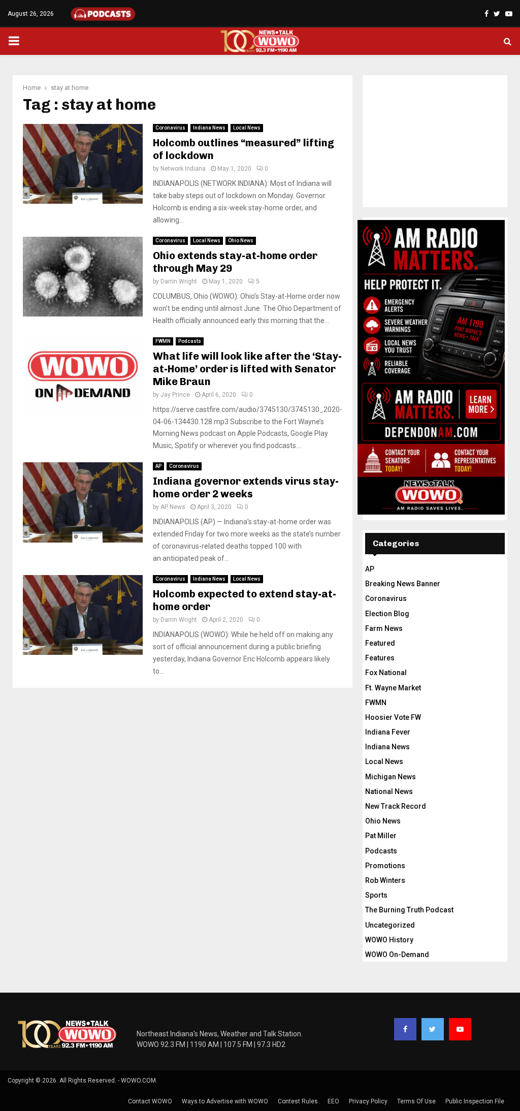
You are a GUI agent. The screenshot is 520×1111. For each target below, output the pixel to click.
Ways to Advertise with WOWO (225, 1101)
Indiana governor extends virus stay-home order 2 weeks (246, 487)
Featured (380, 643)
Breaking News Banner (402, 584)
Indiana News (209, 128)
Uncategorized (390, 925)
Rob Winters (385, 880)
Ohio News (240, 240)
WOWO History (389, 940)
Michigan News (390, 777)
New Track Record (395, 806)
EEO (333, 1101)
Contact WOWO (150, 1101)
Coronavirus (170, 128)
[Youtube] (460, 1029)
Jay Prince (175, 394)
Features (380, 658)
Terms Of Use (416, 1101)
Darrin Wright (178, 281)
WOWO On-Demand (397, 954)
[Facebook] (405, 1029)
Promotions (385, 866)
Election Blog (387, 614)
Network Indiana (183, 168)
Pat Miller (381, 836)
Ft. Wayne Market (393, 688)
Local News (247, 128)
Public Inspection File (474, 1101)
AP (158, 466)
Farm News (384, 628)
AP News (172, 507)
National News (389, 791)
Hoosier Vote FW (393, 717)
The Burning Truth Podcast (409, 910)
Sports (376, 895)
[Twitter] (432, 1029)
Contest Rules (298, 1101)
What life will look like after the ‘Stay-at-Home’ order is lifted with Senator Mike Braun (247, 369)
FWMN (163, 341)
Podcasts (189, 341)
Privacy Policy (368, 1101)
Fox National (386, 673)
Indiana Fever (387, 732)
